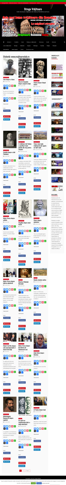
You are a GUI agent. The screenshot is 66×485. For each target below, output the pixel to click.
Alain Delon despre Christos (39, 354)
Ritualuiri (54, 45)
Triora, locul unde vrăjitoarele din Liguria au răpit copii (40, 146)
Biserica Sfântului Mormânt (23, 283)
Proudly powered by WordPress (23, 480)
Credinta (16, 42)
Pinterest (7, 116)
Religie (48, 45)
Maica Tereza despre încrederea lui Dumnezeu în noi (24, 348)
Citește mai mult (5, 104)
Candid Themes (46, 480)
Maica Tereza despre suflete (9, 219)
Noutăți (42, 45)
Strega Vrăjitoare (33, 9)
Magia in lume (21, 141)
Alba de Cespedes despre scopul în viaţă (24, 83)
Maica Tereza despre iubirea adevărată (9, 282)
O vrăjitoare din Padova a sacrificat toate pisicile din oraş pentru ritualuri (24, 147)
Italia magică (15, 49)
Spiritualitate (6, 49)
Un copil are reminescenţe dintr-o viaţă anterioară (24, 422)
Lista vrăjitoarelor (7, 45)
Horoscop (41, 42)
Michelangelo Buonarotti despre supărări (8, 418)
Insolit (47, 42)
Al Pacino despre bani (40, 410)
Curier (22, 42)
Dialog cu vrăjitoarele (31, 42)
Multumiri (22, 45)
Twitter (7, 113)
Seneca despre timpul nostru (40, 83)
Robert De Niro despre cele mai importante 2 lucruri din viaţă (9, 348)
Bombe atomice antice (40, 280)
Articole (9, 42)
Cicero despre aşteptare (37, 221)
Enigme (29, 45)
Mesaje (15, 45)
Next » (27, 470)
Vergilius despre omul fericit (24, 223)
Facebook (7, 110)
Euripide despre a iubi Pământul (9, 153)
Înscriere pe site (30, 49)
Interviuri (54, 42)
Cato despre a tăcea (8, 79)
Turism (21, 49)
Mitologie (35, 45)
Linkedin (7, 119)
